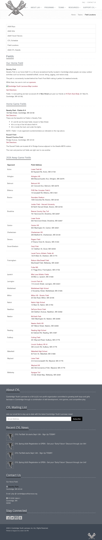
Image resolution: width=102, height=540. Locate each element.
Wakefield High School (39, 351)
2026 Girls (11, 31)
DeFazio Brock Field (38, 309)
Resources (74, 7)
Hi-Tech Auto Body (72, 94)
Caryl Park (35, 246)
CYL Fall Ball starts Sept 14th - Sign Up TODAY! (33, 453)
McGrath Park (36, 316)
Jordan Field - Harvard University (43, 204)
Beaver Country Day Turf (40, 211)
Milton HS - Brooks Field (40, 295)
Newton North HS (37, 323)
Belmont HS (35, 183)
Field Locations (13, 45)
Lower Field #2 (36, 169)
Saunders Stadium (37, 197)
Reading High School (38, 330)
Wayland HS (35, 365)
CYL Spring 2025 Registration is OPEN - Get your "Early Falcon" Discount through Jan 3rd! (50, 462)
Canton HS (35, 225)
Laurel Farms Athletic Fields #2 (42, 253)
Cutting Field (35, 337)
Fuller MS (34, 267)
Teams (61, 7)
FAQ (83, 2)
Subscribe (77, 419)
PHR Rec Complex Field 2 (40, 190)
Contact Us (91, 2)
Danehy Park (13, 486)
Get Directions (11, 90)
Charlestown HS (37, 232)
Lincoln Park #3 (36, 281)
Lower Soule (35, 218)
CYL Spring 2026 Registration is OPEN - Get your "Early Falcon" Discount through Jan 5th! (50, 443)
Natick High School (38, 302)
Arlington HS (35, 176)
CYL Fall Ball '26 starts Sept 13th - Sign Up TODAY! (35, 434)
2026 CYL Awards (14, 50)
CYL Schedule (13, 40)
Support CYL (89, 7)
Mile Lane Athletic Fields (40, 274)
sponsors (32, 82)
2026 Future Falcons (15, 36)
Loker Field (35, 358)
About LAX (35, 7)
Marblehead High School (40, 288)
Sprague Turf (35, 372)
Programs (49, 7)
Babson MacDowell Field (40, 260)
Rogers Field (35, 239)
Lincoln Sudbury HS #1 (39, 344)
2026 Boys (11, 26)
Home (73, 14)
